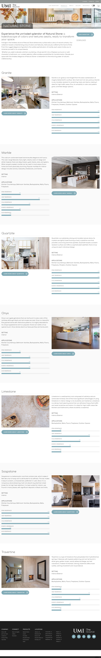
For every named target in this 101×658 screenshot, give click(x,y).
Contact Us (3, 636)
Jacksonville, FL (48, 634)
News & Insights (15, 632)
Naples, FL (58, 632)
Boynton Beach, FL (39, 638)
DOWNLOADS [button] (81, 40)
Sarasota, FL (59, 637)
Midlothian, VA (48, 639)
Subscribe (3, 640)
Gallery (13, 634)
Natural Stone (26, 632)
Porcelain (25, 636)
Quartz (24, 634)
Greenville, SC (48, 632)
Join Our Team (4, 634)
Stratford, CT (59, 639)
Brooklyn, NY (38, 640)
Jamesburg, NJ (48, 636)
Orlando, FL (58, 634)
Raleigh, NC (58, 636)
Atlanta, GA (37, 632)
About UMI (3, 632)
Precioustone (26, 640)
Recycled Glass (26, 638)
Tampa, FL (58, 641)
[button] (85, 35)
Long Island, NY (48, 637)
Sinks (24, 641)
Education (14, 636)
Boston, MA (37, 636)
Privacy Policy (4, 638)
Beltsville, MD (38, 634)
